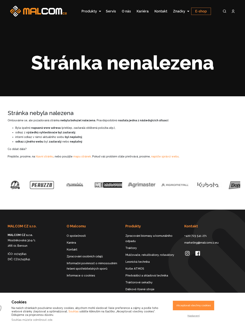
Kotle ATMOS (134, 268)
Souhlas (74, 311)
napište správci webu (165, 156)
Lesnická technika (137, 261)
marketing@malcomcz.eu (201, 242)
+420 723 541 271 (195, 235)
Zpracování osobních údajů (85, 256)
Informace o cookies (81, 275)
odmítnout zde (42, 319)
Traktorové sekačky (139, 282)
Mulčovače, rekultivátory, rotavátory (149, 255)
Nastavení (194, 315)
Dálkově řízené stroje (139, 289)
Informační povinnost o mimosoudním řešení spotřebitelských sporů (92, 266)
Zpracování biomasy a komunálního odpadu (148, 238)
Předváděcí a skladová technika (146, 275)
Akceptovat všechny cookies (193, 305)
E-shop (201, 11)
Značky (179, 11)
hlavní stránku (44, 156)
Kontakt (160, 11)
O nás (126, 11)
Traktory (131, 248)
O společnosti (76, 235)
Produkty (89, 11)
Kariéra (143, 11)
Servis (111, 11)
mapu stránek (82, 156)
